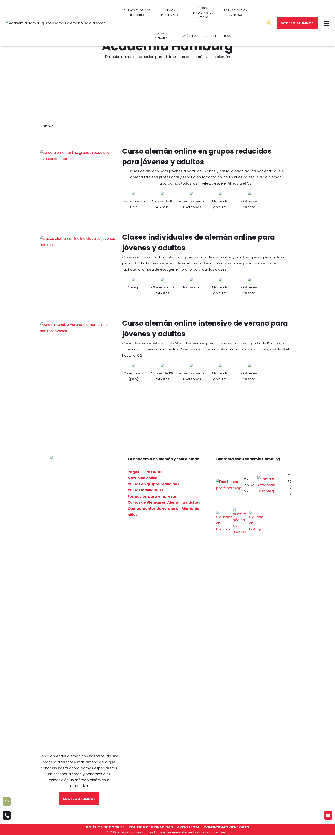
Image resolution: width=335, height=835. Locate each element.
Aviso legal (188, 827)
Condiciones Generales (226, 827)
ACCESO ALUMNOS (297, 23)
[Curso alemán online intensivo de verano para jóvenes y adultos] (78, 360)
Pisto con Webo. (218, 832)
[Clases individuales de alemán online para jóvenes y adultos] (78, 274)
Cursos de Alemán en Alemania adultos (164, 502)
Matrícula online (142, 477)
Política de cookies (105, 827)
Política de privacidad (151, 827)
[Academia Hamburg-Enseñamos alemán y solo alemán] (56, 23)
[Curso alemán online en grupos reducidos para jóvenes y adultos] (78, 188)
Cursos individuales (146, 490)
